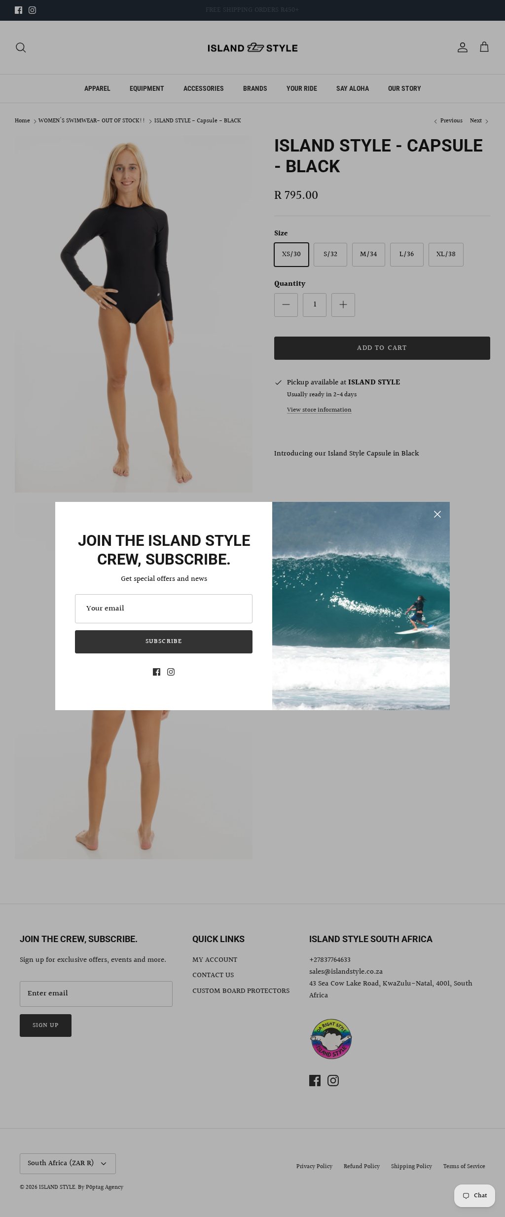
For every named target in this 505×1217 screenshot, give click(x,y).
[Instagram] (171, 672)
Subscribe (163, 642)
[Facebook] (156, 672)
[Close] (437, 514)
